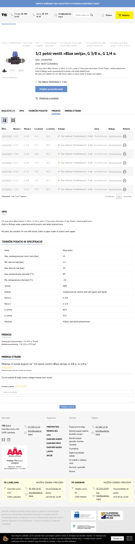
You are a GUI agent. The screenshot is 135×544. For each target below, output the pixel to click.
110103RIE (7, 154)
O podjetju (73, 448)
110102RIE (7, 145)
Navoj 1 (16, 128)
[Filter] (13, 120)
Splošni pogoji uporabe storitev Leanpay (76, 441)
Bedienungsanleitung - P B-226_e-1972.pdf (19, 344)
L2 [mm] (39, 128)
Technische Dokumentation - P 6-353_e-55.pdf (20, 341)
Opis (21, 110)
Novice (72, 471)
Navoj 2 (27, 128)
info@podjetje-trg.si (35, 432)
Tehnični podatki (37, 110)
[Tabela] (4, 120)
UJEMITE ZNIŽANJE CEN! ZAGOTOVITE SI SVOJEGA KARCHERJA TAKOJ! (67, 3)
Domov (4, 43)
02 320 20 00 (102, 488)
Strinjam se (117, 538)
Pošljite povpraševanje (51, 89)
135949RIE (7, 189)
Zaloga (61, 128)
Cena (96, 128)
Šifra (4, 128)
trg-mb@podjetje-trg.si (103, 495)
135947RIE (7, 171)
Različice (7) (8, 110)
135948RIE (7, 180)
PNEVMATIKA (15, 43)
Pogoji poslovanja (77, 426)
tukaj (80, 538)
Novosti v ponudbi (77, 467)
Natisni (126, 128)
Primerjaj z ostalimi (49, 98)
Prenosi (56, 110)
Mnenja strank (73, 110)
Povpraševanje (115, 136)
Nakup (112, 128)
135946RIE (7, 162)
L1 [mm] (50, 128)
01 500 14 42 (34, 427)
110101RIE (7, 136)
